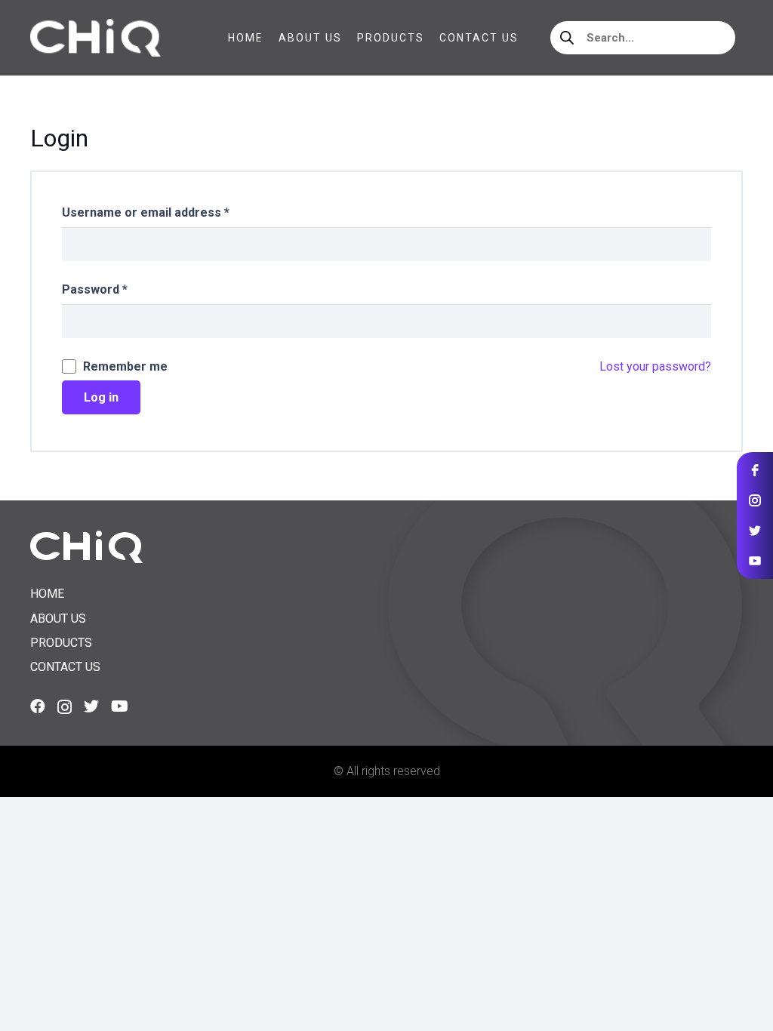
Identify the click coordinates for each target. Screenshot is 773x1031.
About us (58, 618)
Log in (101, 397)
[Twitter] (91, 706)
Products (61, 643)
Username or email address (145, 212)
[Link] (95, 38)
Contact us (65, 667)
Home (47, 593)
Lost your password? (655, 366)
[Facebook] (37, 706)
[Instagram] (64, 707)
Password (95, 289)
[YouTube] (119, 706)
